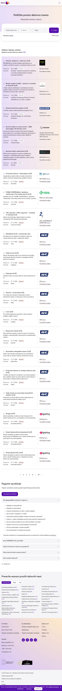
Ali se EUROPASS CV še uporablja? (13, 541)
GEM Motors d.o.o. (44, 157)
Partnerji (44, 630)
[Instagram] (31, 640)
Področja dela (6, 582)
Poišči (55, 30)
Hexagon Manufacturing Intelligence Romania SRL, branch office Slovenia (49, 134)
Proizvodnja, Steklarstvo (8, 587)
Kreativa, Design (46, 601)
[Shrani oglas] (4, 61)
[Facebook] (27, 640)
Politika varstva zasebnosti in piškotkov (11, 678)
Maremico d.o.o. (44, 91)
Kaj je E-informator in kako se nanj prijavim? (16, 546)
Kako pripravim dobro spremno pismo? (14, 552)
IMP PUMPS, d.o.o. (44, 179)
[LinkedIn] (23, 640)
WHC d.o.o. (42, 242)
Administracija (5, 605)
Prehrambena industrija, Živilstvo (10, 597)
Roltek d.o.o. (42, 113)
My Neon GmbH (44, 69)
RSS (3, 681)
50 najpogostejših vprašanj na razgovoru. (15, 500)
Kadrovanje (44, 599)
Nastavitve (29, 688)
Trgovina (4, 592)
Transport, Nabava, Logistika (9, 594)
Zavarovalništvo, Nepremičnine (49, 596)
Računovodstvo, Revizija (28, 609)
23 (38, 475)
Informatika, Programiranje (48, 591)
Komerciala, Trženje (26, 586)
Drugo (23, 594)
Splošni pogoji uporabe (7, 675)
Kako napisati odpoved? (10, 558)
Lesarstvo (44, 589)
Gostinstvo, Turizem (27, 589)
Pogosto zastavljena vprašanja (10, 633)
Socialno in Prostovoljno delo (49, 612)
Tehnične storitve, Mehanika (9, 589)
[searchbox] (40, 30)
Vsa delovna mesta (44, 71)
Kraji (20, 582)
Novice (44, 636)
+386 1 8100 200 (6, 649)
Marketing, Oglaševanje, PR (28, 596)
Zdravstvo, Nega (26, 591)
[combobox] (25, 30)
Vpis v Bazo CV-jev (7, 630)
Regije (14, 582)
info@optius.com (6, 652)
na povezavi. (53, 535)
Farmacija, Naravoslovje (48, 586)
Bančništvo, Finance (27, 612)
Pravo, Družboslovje (47, 594)
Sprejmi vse (38, 688)
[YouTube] (35, 640)
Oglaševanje (25, 630)
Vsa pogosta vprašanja (9, 494)
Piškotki (4, 684)
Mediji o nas (45, 633)
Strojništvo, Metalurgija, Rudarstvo (10, 601)
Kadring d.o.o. (43, 419)
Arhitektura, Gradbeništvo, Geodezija (31, 601)
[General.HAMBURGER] (59, 3)
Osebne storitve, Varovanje (28, 599)
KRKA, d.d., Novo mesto (46, 197)
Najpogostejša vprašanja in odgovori (31, 19)
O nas (43, 627)
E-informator (5, 627)
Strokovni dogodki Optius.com (30, 627)
